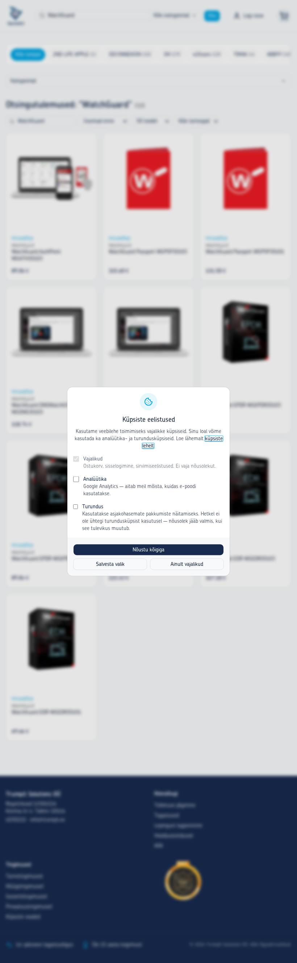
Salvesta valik (110, 564)
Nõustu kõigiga (148, 549)
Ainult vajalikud (187, 564)
